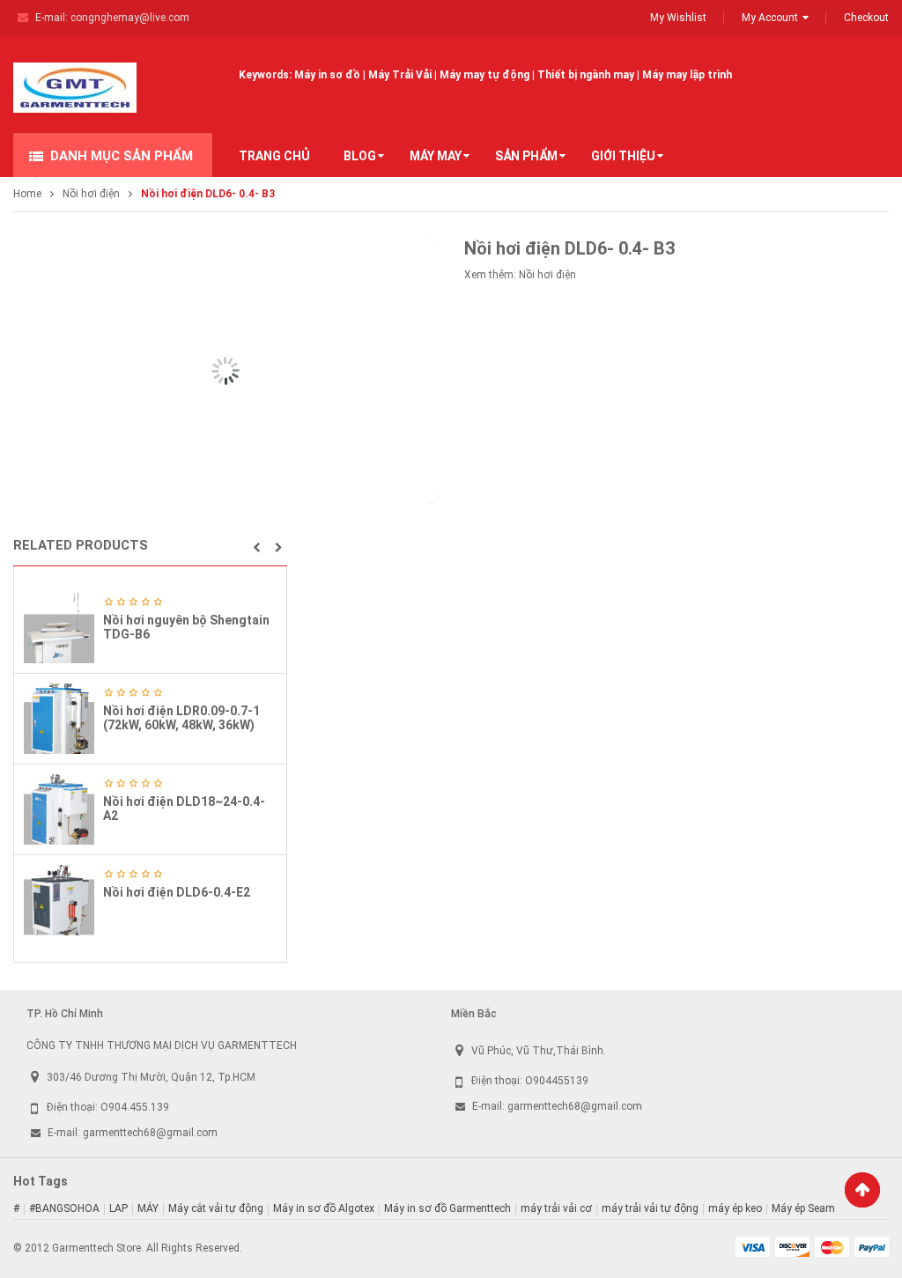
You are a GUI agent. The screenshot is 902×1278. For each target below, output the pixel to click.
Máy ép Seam (803, 1208)
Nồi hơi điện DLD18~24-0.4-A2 (184, 808)
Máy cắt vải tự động (215, 1208)
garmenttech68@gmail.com (150, 1133)
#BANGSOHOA (64, 1208)
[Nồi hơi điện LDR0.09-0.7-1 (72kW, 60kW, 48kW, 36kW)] (59, 718)
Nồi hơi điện (91, 194)
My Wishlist (678, 17)
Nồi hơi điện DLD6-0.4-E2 (176, 892)
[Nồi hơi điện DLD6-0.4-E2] (59, 900)
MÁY (148, 1208)
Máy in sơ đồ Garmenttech (447, 1208)
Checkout (866, 17)
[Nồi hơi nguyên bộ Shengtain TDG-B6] (59, 628)
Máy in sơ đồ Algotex (323, 1208)
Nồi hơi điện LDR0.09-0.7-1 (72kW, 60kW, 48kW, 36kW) (181, 717)
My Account (770, 17)
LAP (118, 1208)
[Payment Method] (752, 1246)
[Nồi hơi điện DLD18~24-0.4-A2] (59, 809)
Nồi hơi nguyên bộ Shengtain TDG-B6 (186, 626)
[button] (257, 548)
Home (27, 194)
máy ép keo (735, 1208)
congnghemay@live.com (129, 17)
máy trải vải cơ (556, 1208)
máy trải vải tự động (650, 1208)
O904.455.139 (134, 1107)
